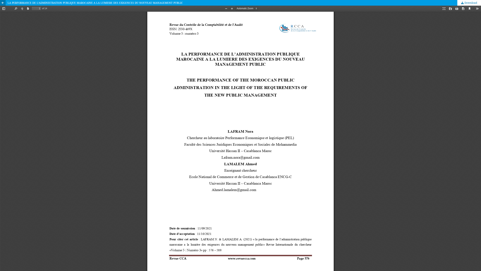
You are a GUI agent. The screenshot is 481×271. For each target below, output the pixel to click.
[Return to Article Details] (3, 3)
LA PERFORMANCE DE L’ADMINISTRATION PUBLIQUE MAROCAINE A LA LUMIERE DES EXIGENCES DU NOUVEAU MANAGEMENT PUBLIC (95, 3)
